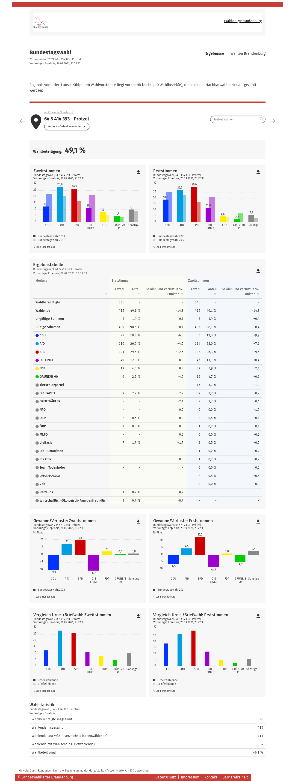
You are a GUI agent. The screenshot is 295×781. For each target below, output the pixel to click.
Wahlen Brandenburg (248, 53)
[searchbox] (238, 119)
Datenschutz (165, 777)
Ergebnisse (214, 53)
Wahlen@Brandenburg (243, 21)
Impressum (190, 777)
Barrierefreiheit (235, 777)
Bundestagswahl (50, 52)
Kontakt (210, 777)
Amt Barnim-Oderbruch (59, 112)
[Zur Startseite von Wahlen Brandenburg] (90, 22)
